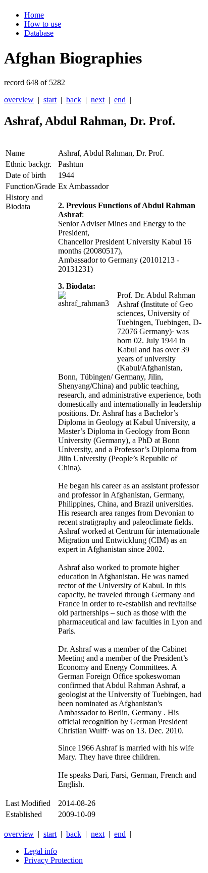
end (120, 99)
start (50, 99)
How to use (42, 24)
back (73, 99)
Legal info (40, 851)
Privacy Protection (53, 860)
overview (19, 99)
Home (34, 15)
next (98, 99)
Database (39, 33)
